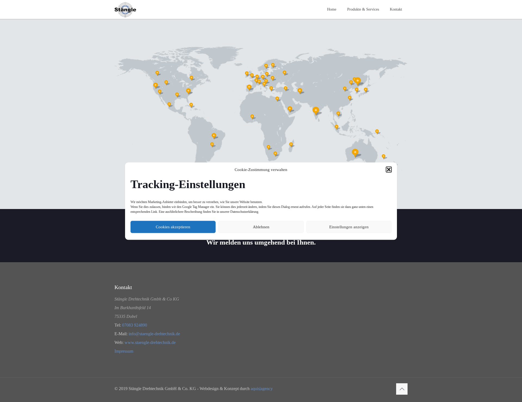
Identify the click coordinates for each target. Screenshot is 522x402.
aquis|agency (262, 388)
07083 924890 (134, 325)
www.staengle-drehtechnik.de (150, 342)
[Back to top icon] (402, 389)
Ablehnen (261, 227)
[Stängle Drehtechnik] (125, 9)
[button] (388, 169)
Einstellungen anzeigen (349, 227)
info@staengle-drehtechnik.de (154, 333)
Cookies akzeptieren (173, 227)
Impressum (123, 351)
